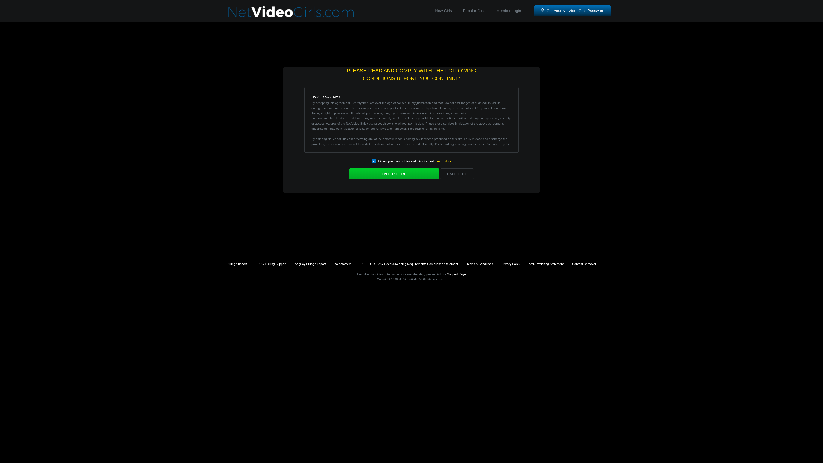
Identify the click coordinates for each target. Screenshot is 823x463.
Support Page (456, 274)
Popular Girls (474, 11)
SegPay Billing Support (310, 264)
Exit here (457, 174)
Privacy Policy (511, 264)
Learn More (443, 161)
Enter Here (394, 174)
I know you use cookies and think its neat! (414, 161)
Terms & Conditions (480, 264)
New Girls (443, 11)
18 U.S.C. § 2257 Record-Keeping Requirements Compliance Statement (409, 264)
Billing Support (237, 264)
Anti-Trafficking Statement (546, 264)
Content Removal (584, 264)
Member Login (508, 11)
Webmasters (342, 264)
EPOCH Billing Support (270, 264)
